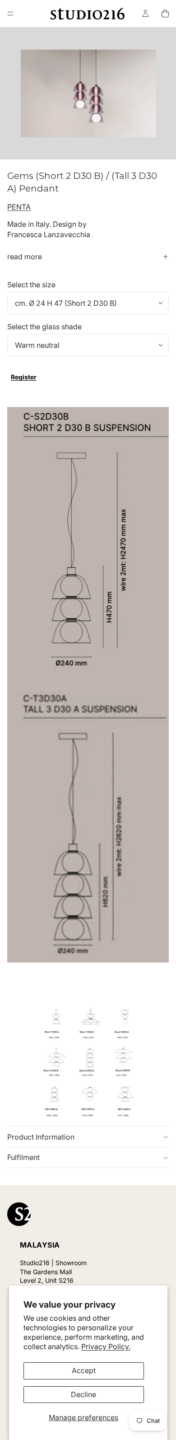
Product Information (40, 1136)
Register (24, 377)
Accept (84, 1370)
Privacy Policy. (105, 1346)
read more (24, 256)
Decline (83, 1394)
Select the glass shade (44, 326)
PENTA (19, 206)
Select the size (31, 284)
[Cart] (165, 13)
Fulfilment (23, 1157)
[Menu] (10, 13)
